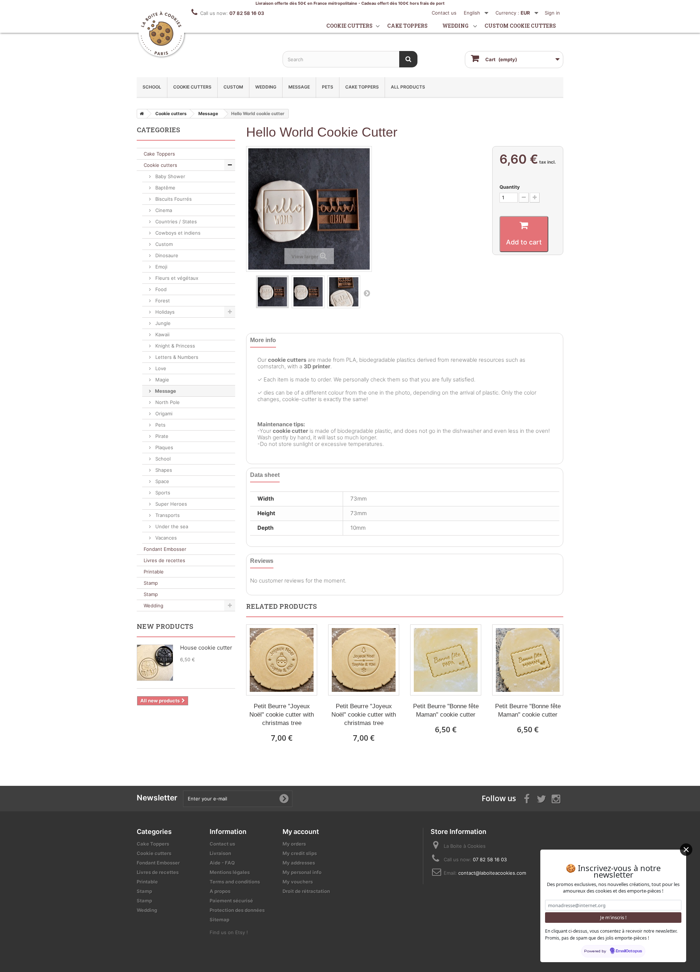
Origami (163, 413)
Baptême (164, 188)
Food (160, 289)
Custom (233, 87)
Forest (162, 300)
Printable (154, 572)
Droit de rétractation (306, 891)
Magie (161, 380)
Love (160, 368)
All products (408, 87)
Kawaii (162, 334)
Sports (162, 492)
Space (161, 481)
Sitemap (219, 919)
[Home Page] (140, 113)
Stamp (151, 583)
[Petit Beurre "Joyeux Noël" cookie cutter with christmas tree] (282, 660)
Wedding (455, 25)
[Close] (686, 849)
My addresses (299, 863)
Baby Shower (169, 176)
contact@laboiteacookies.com (492, 873)
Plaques (163, 447)
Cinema (163, 210)
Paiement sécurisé (231, 901)
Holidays (164, 312)
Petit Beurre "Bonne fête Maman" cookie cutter (446, 710)
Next (366, 293)
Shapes (163, 470)
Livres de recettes (164, 560)
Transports (167, 515)
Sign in (552, 13)
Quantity (509, 187)
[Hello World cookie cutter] (272, 292)
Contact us (444, 13)
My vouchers (298, 882)
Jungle (162, 323)
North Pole (167, 402)
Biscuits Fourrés (173, 199)
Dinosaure (166, 255)
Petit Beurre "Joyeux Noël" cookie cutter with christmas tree (281, 714)
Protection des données (237, 910)
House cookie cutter (206, 647)
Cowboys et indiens (177, 233)
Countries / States (175, 221)
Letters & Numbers (176, 357)
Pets (327, 87)
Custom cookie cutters (520, 25)
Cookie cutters (349, 25)
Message (299, 87)
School (152, 87)
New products (165, 626)
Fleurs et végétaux (176, 278)
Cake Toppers (362, 87)
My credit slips (300, 853)
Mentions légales (230, 872)
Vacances (165, 538)
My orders (294, 844)
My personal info (302, 872)
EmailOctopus (629, 951)
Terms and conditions (235, 882)
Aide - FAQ (222, 863)
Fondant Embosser (165, 549)
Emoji (160, 267)
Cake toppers (407, 25)
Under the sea (171, 526)
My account (301, 831)
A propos (220, 891)
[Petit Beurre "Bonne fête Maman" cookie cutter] (446, 660)
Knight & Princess (174, 346)
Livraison (220, 853)
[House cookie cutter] (155, 662)
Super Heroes (170, 504)
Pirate (161, 436)
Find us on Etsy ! (229, 932)
